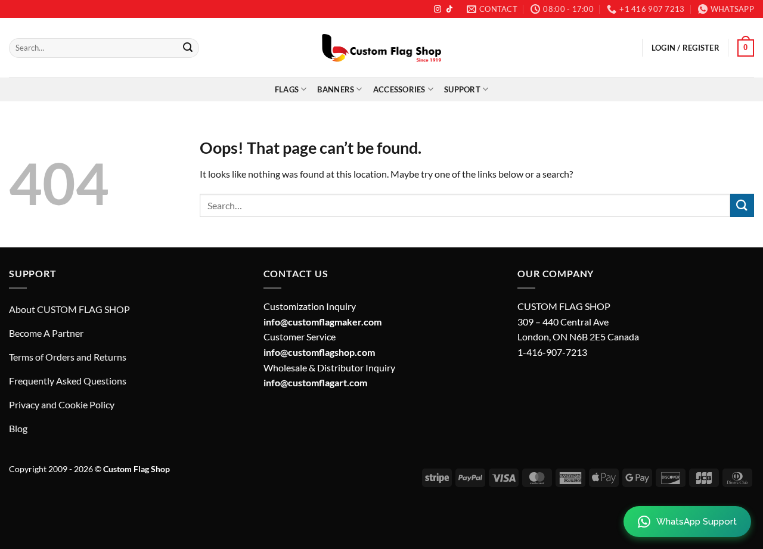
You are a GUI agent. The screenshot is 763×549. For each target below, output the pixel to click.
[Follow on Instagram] (437, 9)
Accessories (399, 89)
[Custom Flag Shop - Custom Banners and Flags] (381, 47)
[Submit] (188, 48)
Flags (287, 89)
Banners (335, 89)
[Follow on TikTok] (449, 9)
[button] (745, 48)
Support (462, 89)
